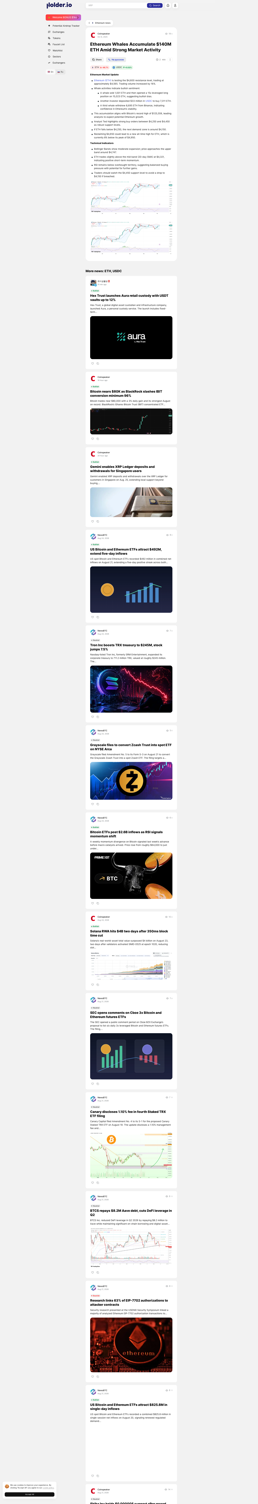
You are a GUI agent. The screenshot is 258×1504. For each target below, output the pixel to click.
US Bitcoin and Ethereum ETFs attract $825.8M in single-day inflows (128, 1407)
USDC (149, 101)
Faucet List (59, 44)
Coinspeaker (104, 33)
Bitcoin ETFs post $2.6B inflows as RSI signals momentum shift (126, 834)
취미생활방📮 (104, 281)
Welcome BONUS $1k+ (64, 17)
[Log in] (175, 5)
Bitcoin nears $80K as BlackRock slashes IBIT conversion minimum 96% (126, 394)
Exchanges (58, 32)
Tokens (56, 38)
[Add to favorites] (92, 363)
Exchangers (59, 62)
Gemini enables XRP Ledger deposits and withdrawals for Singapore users (122, 469)
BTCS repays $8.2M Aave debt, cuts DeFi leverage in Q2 (131, 1213)
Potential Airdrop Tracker (66, 25)
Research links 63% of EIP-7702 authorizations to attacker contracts (129, 1302)
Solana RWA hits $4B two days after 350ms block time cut (129, 933)
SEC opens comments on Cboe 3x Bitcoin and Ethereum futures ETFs (126, 1015)
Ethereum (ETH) (102, 80)
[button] (131, 197)
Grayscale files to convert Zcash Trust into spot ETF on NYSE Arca (131, 747)
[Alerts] (168, 5)
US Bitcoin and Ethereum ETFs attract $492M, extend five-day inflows (126, 551)
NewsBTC (102, 535)
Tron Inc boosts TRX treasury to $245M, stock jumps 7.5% (126, 647)
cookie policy (48, 1488)
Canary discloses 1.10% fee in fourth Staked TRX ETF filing (128, 1114)
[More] (170, 59)
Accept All (29, 1494)
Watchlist (57, 50)
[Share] (97, 363)
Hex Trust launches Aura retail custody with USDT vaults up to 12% (129, 298)
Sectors (57, 56)
